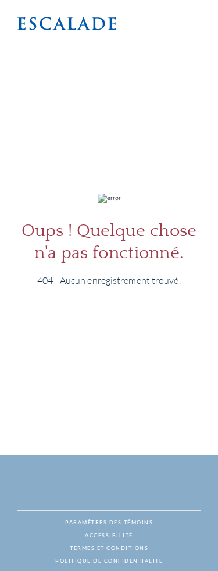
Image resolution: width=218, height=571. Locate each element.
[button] (66, 23)
